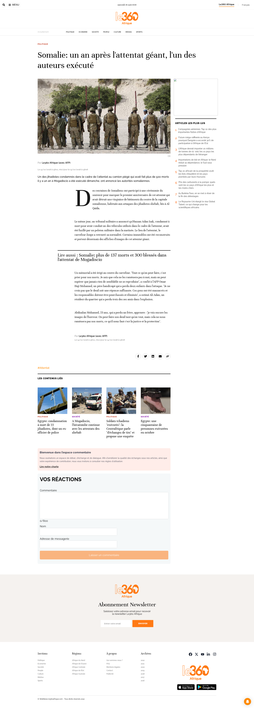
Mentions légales (113, 667)
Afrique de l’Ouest (79, 664)
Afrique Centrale (78, 667)
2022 (142, 660)
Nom (43, 526)
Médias (129, 32)
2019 (142, 670)
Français (246, 5)
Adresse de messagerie (54, 538)
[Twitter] (196, 654)
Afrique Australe (78, 674)
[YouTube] (202, 654)
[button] (247, 701)
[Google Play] (206, 686)
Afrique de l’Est (78, 670)
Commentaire (48, 490)
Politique (70, 32)
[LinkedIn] (208, 654)
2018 (142, 674)
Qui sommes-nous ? (114, 660)
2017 (142, 677)
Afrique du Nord (78, 660)
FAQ (108, 664)
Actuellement (43, 32)
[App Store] (186, 686)
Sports (139, 32)
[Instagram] (214, 654)
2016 (142, 681)
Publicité (109, 674)
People (106, 32)
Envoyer (142, 623)
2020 (143, 667)
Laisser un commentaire (104, 555)
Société (95, 32)
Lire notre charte (49, 466)
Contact (109, 670)
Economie (83, 32)
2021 (142, 664)
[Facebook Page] (190, 654)
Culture (117, 32)
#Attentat (43, 367)
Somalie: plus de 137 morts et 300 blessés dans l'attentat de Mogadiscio (112, 257)
